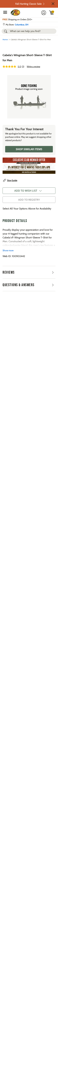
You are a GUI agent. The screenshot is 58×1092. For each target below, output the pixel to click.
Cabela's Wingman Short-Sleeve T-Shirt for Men (27, 57)
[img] (51, 12)
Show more (8, 250)
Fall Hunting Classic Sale (28, 3)
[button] (53, 4)
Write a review (33, 66)
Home (5, 39)
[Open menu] (5, 12)
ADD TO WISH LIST (25, 190)
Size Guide (12, 180)
